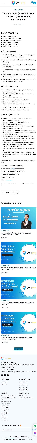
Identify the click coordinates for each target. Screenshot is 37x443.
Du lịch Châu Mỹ (23, 386)
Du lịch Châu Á (23, 384)
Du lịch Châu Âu (23, 382)
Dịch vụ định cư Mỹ (6, 401)
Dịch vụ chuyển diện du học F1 (9, 395)
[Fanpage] (34, 433)
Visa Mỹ (3, 418)
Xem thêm (18, 349)
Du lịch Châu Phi (23, 390)
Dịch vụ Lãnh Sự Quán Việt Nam (8, 398)
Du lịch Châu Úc (23, 388)
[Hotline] (34, 426)
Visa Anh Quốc (5, 413)
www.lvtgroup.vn (11, 438)
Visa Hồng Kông (5, 403)
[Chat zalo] (34, 429)
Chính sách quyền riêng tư (26, 397)
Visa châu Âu (4, 420)
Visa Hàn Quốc (5, 409)
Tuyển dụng (4, 384)
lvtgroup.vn (9, 180)
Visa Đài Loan (4, 405)
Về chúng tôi (4, 382)
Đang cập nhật (18, 9)
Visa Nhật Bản (5, 411)
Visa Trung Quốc (5, 407)
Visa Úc (3, 415)
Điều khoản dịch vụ (24, 395)
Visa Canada (4, 417)
